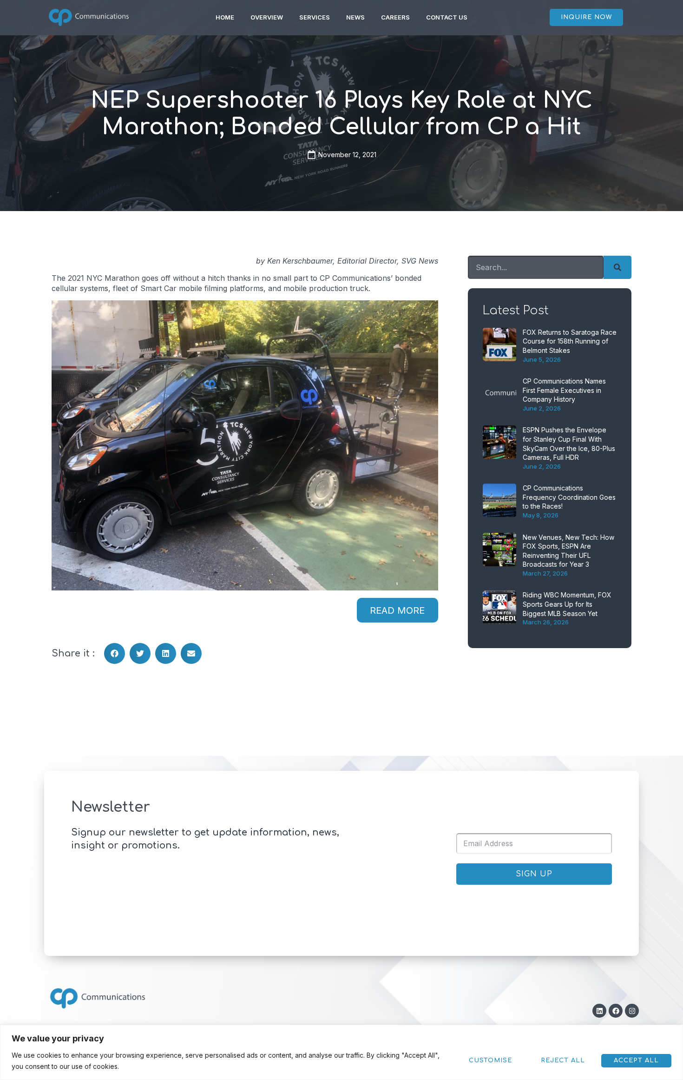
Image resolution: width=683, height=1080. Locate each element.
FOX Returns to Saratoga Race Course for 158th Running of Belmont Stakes (570, 341)
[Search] (617, 267)
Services (314, 17)
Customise (490, 1060)
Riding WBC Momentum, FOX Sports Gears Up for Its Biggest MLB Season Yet (567, 604)
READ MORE (397, 610)
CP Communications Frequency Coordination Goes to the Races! (569, 497)
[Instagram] (632, 1011)
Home (225, 17)
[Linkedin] (599, 1011)
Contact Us (446, 17)
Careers (395, 17)
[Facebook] (616, 1011)
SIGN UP (534, 874)
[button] (114, 653)
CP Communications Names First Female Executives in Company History (564, 390)
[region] (341, 1052)
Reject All (563, 1060)
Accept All (636, 1060)
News (355, 17)
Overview (266, 17)
